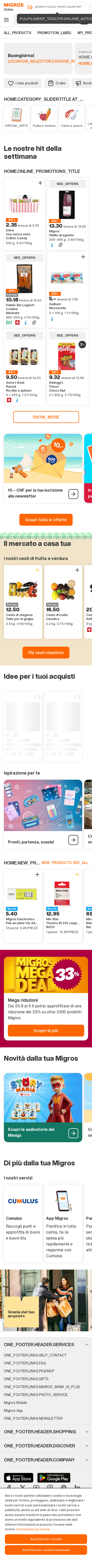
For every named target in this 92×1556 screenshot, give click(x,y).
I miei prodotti (27, 83)
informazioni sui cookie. (33, 1529)
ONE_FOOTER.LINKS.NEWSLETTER (33, 1418)
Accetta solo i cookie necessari (46, 1550)
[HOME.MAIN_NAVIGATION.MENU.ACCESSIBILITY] (5, 20)
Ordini (61, 83)
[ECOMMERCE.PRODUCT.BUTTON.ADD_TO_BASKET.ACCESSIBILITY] (40, 183)
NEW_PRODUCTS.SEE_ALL (65, 862)
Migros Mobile (15, 1402)
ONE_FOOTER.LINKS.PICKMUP (29, 1371)
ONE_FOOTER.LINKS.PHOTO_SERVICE (36, 1394)
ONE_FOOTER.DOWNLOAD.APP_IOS (18, 1478)
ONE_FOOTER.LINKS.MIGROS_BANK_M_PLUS (42, 1386)
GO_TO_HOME (13, 7)
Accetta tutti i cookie (46, 1539)
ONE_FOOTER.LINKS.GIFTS (26, 1378)
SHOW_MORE (46, 417)
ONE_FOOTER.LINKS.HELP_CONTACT (35, 1355)
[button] (46, 1344)
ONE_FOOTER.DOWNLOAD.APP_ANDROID (53, 1478)
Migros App (13, 1410)
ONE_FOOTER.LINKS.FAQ (25, 1363)
